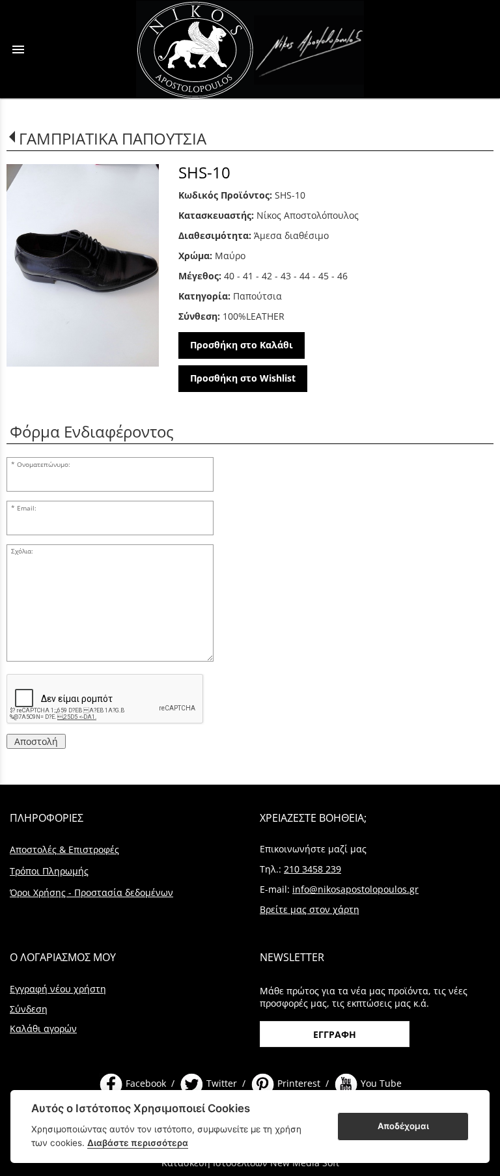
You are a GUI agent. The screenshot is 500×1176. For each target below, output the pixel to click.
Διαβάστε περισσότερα (137, 1143)
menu (18, 49)
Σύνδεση (29, 1009)
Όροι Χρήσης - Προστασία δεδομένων (91, 892)
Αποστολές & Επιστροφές (64, 849)
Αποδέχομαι (403, 1126)
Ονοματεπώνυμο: (43, 464)
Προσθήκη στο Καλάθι (241, 345)
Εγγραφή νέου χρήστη (58, 989)
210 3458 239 (312, 869)
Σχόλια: (22, 551)
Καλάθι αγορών (43, 1028)
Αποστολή (36, 741)
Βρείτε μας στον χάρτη (309, 909)
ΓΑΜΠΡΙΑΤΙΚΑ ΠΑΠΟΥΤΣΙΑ (112, 138)
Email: (26, 508)
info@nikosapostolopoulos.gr (355, 889)
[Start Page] (250, 49)
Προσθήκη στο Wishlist (243, 378)
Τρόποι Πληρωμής (49, 871)
